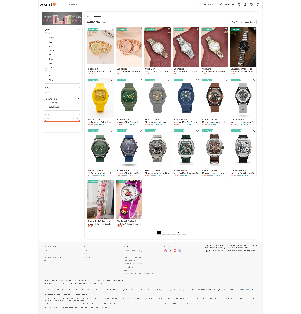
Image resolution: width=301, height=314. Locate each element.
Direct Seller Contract (131, 260)
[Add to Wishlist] (112, 29)
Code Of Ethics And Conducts (134, 257)
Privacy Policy (128, 267)
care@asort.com (246, 290)
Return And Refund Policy (133, 250)
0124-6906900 (230, 290)
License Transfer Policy (132, 254)
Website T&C (128, 270)
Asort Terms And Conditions (133, 263)
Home (89, 16)
